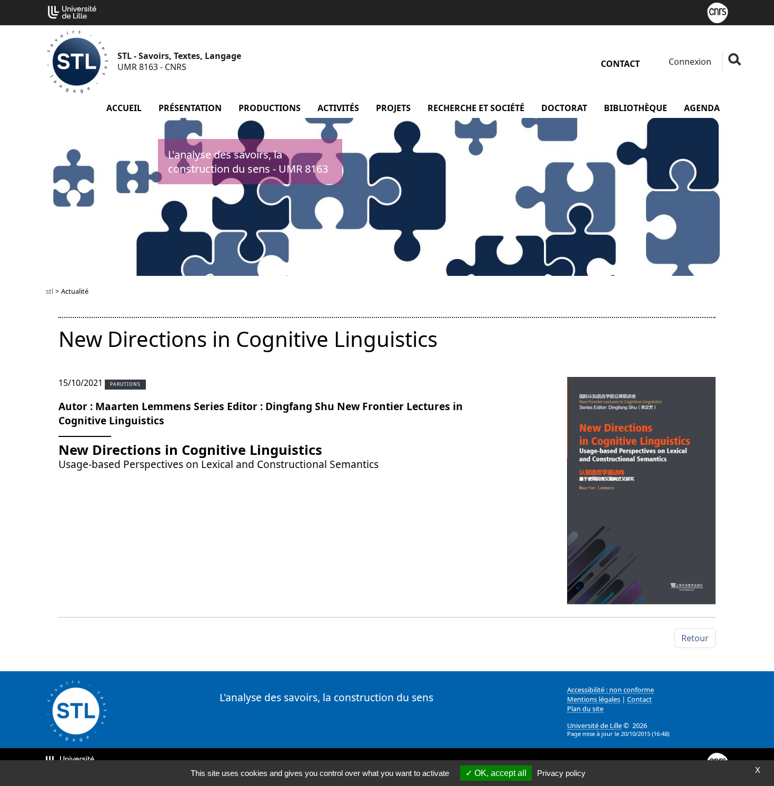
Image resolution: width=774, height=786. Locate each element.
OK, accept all (499, 773)
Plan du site (585, 708)
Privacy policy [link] (561, 773)
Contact (620, 63)
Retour (695, 638)
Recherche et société (476, 108)
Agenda (702, 108)
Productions (270, 108)
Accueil (124, 108)
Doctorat (564, 108)
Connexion (689, 61)
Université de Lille (594, 725)
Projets (393, 108)
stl (49, 291)
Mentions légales (593, 699)
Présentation (190, 108)
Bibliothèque (635, 108)
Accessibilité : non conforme (610, 689)
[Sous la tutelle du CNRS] (717, 11)
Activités (338, 108)
